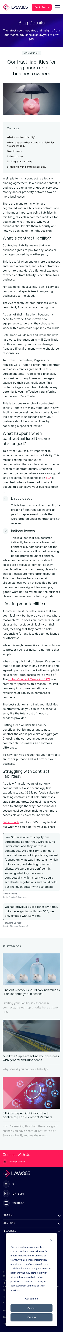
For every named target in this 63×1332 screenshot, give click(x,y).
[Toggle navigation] (57, 7)
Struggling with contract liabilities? (26, 166)
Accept (31, 1307)
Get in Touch (41, 7)
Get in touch (11, 822)
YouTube (18, 1203)
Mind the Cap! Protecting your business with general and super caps (31, 1058)
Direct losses (14, 151)
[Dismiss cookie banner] (51, 1240)
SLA (48, 477)
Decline (31, 1317)
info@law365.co (17, 1161)
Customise (31, 1298)
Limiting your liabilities (19, 161)
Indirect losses (15, 156)
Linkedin (18, 1193)
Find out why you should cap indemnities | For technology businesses (31, 992)
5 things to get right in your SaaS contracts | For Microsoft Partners (27, 1115)
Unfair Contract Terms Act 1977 (29, 679)
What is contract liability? (21, 137)
